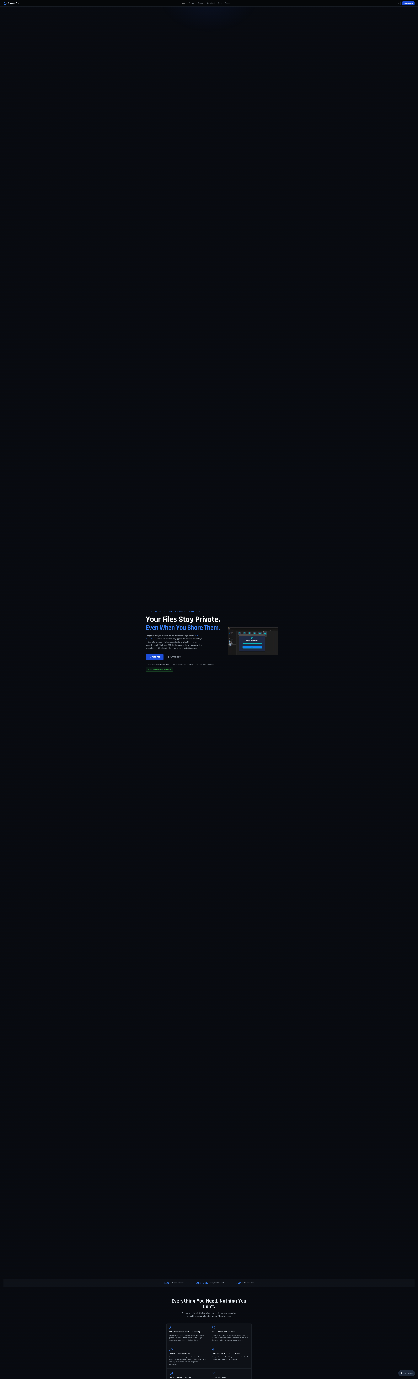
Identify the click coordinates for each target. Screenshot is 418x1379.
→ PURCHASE (154, 657)
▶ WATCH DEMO (174, 657)
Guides (200, 3)
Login (397, 3)
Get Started (408, 3)
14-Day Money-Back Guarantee (160, 669)
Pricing (191, 3)
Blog (220, 3)
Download (211, 3)
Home (183, 3)
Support (228, 3)
